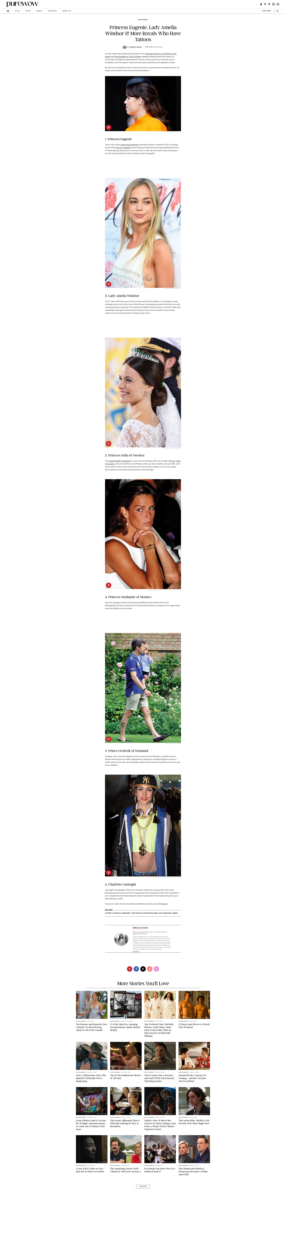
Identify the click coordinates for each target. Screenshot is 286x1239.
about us (66, 11)
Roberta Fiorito (135, 47)
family (39, 11)
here (165, 904)
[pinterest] (4, 29)
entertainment (143, 19)
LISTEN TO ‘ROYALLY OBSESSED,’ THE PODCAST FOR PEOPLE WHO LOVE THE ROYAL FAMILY (141, 913)
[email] (4, 53)
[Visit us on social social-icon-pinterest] (265, 4)
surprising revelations (129, 145)
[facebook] (4, 35)
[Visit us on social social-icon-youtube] (278, 4)
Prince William (135, 57)
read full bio (136, 951)
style (17, 11)
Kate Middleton (121, 57)
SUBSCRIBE (266, 11)
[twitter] (4, 41)
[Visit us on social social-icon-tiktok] (261, 4)
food (28, 11)
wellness (52, 11)
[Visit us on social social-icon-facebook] (269, 4)
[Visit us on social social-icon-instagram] (273, 4)
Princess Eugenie (123, 148)
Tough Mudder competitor (120, 461)
